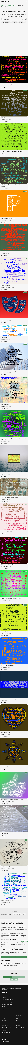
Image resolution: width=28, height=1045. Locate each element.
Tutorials (4, 1006)
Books (15, 977)
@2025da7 (4, 253)
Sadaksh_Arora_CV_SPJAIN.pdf (7, 665)
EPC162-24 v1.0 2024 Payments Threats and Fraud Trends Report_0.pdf (13, 439)
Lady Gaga (3, 117)
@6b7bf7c (4, 734)
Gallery (17, 1018)
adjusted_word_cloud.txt (6, 732)
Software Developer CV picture (7, 900)
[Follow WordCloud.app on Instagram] (16, 1027)
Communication (6, 22)
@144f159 (4, 441)
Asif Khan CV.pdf (4, 473)
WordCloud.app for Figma (7, 1001)
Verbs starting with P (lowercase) (8, 218)
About (3, 1022)
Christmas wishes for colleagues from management (12, 799)
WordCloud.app (5, 1)
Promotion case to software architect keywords (11, 598)
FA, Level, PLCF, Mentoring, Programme (9, 251)
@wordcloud (5, 119)
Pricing (5, 1018)
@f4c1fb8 (4, 153)
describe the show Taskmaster (7, 866)
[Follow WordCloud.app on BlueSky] (21, 1027)
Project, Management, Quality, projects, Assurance (12, 698)
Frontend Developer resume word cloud (9, 631)
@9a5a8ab (4, 667)
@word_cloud (5, 85)
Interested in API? (6, 1032)
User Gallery (8, 977)
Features (4, 997)
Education (14, 22)
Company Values (4, 337)
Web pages (14, 979)
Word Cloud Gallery (11, 5)
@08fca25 (4, 474)
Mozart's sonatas (4, 833)
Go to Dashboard (14, 957)
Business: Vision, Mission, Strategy (8, 371)
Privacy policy (5, 1025)
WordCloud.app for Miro (7, 1004)
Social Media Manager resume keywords (9, 497)
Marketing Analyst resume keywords (9, 564)
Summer (21, 22)
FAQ (3, 1009)
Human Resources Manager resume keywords (11, 84)
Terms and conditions (6, 1027)
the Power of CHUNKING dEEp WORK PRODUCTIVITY (12, 151)
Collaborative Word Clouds (7, 999)
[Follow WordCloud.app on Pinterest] (23, 1027)
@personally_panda (6, 287)
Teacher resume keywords (6, 531)
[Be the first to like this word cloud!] (1, 88)
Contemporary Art (5, 404)
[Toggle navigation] (26, 1)
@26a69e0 (4, 186)
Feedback (4, 1030)
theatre (2, 319)
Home (2, 5)
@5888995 (4, 700)
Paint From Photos (6, 1041)
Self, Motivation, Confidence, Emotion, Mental (10, 184)
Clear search (14, 911)
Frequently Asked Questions (11, 965)
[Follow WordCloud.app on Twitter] (18, 1027)
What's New (4, 1020)
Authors (21, 977)
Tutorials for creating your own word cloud (15, 963)
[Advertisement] (14, 40)
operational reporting (5, 285)
